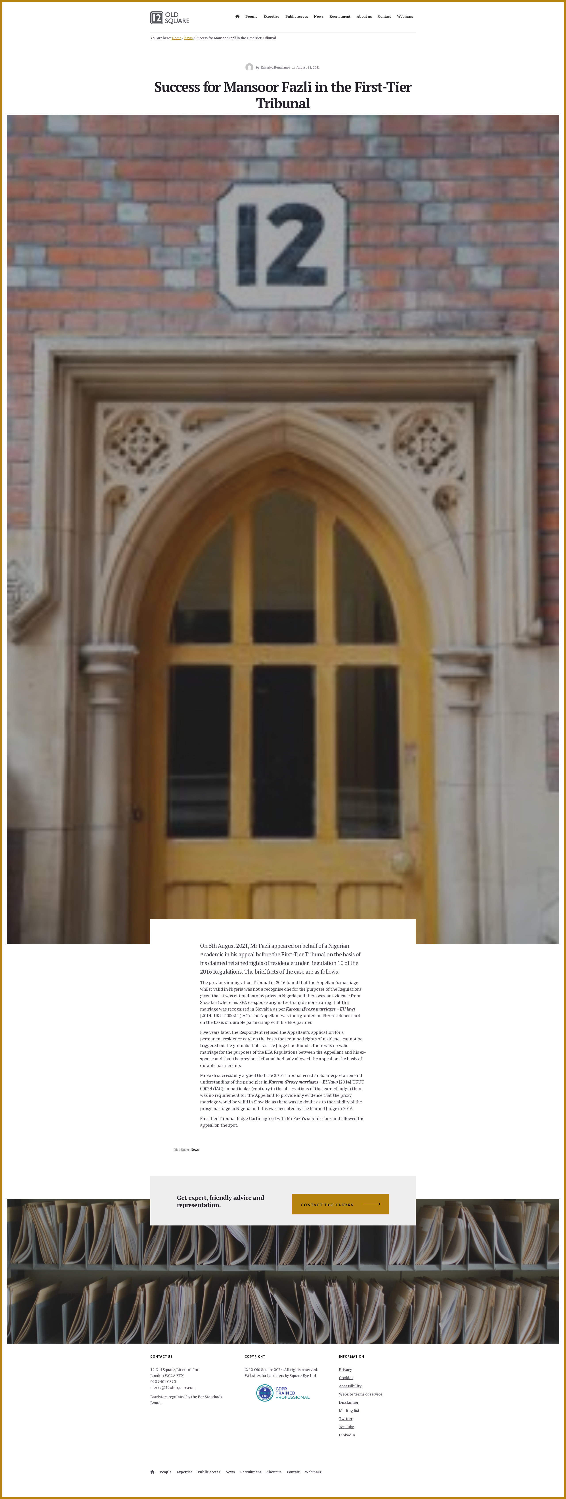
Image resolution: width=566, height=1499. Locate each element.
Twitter (345, 1418)
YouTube (346, 1426)
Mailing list (349, 1410)
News (195, 1149)
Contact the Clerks (327, 1204)
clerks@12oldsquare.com (173, 1387)
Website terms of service (360, 1394)
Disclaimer (348, 1402)
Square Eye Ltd (303, 1375)
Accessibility (350, 1385)
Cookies (346, 1377)
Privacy (345, 1369)
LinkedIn (347, 1435)
